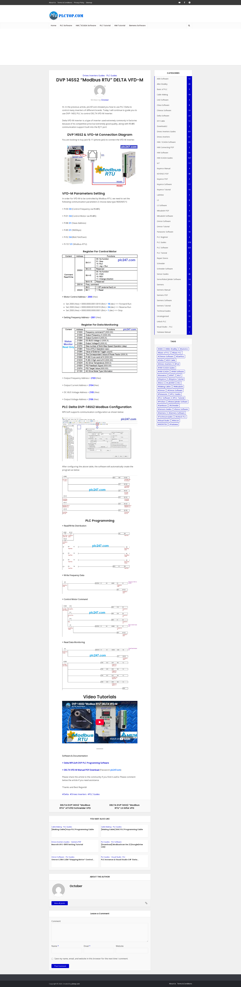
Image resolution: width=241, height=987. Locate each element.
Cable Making (56, 827)
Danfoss (180, 356)
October (105, 100)
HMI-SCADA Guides (167, 368)
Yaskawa (174, 424)
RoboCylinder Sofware (178, 401)
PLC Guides (111, 75)
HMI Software (178, 371)
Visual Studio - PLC (118, 857)
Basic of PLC (164, 352)
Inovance (162, 375)
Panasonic (163, 394)
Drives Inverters (78, 794)
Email (87, 946)
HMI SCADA (164, 371)
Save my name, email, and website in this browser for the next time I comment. (91, 958)
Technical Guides (166, 417)
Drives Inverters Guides (94, 75)
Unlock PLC (181, 417)
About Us (52, 2)
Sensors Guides (165, 409)
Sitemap (89, 2)
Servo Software (181, 409)
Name (55, 946)
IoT (179, 375)
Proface (162, 401)
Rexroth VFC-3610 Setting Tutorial (67, 844)
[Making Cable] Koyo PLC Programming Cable (72, 829)
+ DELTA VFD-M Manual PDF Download (80, 769)
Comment (56, 921)
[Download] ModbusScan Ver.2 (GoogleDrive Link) (122, 845)
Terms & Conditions (64, 2)
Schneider (175, 405)
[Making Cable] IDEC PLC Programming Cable (122, 829)
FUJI (177, 364)
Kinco (161, 383)
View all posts (59, 903)
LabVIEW (171, 383)
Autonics (184, 349)
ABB (161, 349)
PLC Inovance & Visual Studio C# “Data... (120, 859)
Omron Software (57, 857)
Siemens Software (137, 25)
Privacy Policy (79, 2)
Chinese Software (166, 356)
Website (120, 946)
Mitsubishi (179, 386)
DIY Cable (171, 360)
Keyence (162, 379)
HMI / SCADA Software (86, 25)
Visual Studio (164, 420)
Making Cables (165, 386)
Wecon (176, 420)
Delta (66, 794)
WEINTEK (163, 424)
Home (53, 25)
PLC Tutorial (105, 25)
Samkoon (163, 405)
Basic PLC (177, 352)
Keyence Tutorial (177, 379)
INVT (172, 375)
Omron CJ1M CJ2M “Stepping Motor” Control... (72, 859)
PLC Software (66, 25)
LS (179, 383)
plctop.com (76, 984)
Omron (162, 390)
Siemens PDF (76, 842)
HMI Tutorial (119, 25)
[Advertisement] (120, 47)
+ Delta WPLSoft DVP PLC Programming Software (85, 762)
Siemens (162, 413)
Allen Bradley (172, 349)
